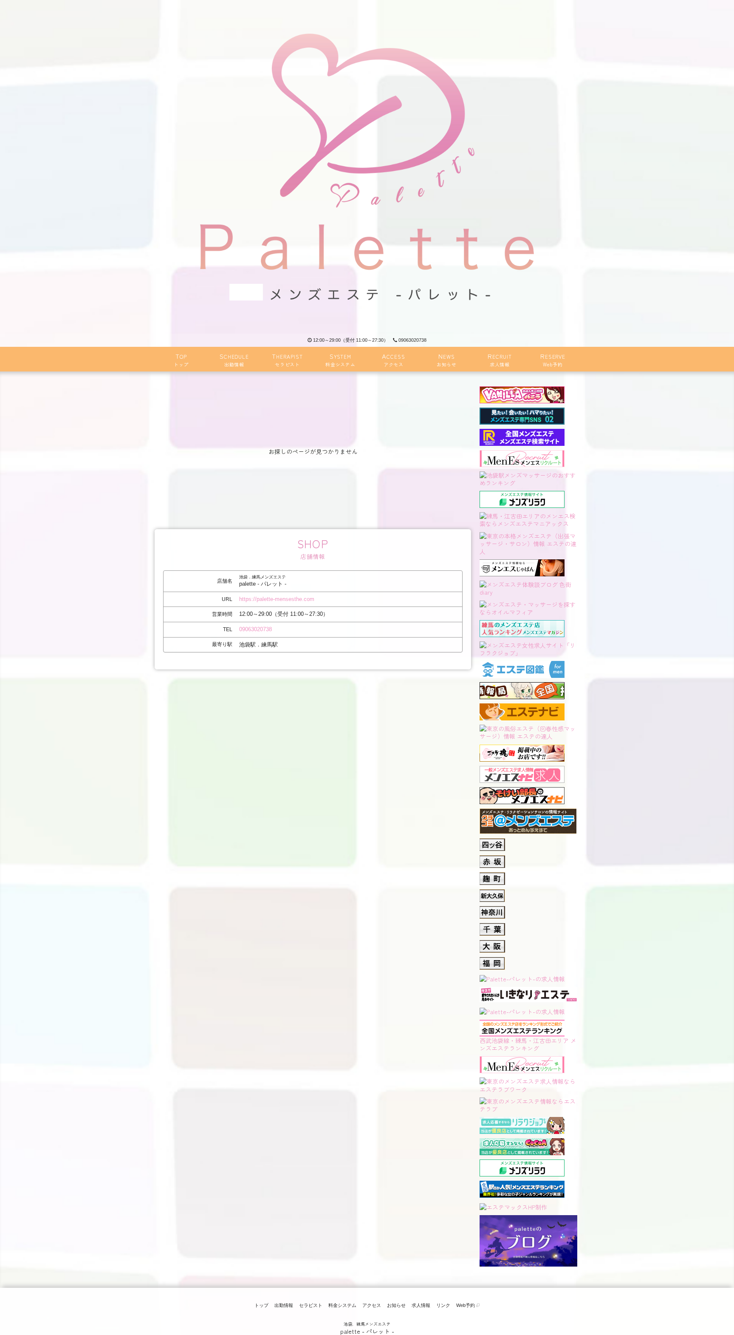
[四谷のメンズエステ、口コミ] (492, 842)
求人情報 (421, 1305)
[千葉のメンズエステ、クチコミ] (492, 927)
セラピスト (310, 1305)
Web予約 (466, 1305)
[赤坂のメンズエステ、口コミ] (492, 859)
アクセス (371, 1305)
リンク (443, 1305)
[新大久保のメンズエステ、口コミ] (492, 893)
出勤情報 (283, 1305)
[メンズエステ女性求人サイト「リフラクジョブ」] (528, 647)
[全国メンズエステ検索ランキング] (522, 436)
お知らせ (396, 1305)
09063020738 (412, 340)
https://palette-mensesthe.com (276, 599)
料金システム (342, 1305)
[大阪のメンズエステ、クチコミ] (492, 944)
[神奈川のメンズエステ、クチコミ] (492, 910)
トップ (261, 1305)
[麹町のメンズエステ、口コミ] (492, 876)
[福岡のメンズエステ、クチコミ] (492, 961)
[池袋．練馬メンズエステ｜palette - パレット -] (367, 167)
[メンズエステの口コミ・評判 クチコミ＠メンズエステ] (528, 812)
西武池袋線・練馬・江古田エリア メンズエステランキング (528, 1044)
